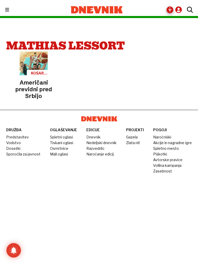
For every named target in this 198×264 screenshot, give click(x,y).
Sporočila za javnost (23, 154)
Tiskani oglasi (61, 143)
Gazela (132, 137)
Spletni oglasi (61, 137)
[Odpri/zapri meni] (11, 10)
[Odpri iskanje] (188, 10)
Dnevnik (93, 137)
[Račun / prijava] (179, 9)
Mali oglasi (59, 154)
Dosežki (13, 148)
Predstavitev (17, 137)
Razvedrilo (95, 148)
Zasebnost (162, 171)
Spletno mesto (166, 148)
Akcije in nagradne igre (172, 143)
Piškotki (160, 154)
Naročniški (162, 137)
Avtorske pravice (168, 160)
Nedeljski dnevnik (101, 143)
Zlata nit (133, 143)
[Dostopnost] (170, 9)
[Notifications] (13, 250)
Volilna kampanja (167, 165)
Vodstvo (13, 143)
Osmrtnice (59, 148)
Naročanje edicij (100, 154)
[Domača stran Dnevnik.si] (96, 9)
